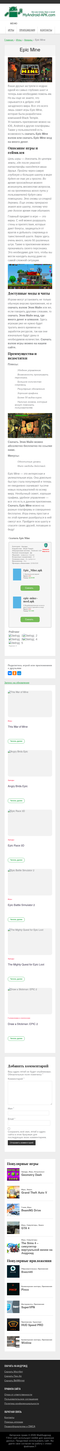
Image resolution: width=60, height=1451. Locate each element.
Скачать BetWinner (14, 1380)
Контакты (46, 30)
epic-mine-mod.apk (30, 599)
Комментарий (16, 1078)
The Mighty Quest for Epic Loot (26, 964)
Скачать (29, 588)
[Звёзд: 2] (30, 636)
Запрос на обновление (16, 682)
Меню (13, 23)
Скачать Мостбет (13, 1371)
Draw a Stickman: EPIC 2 (23, 1023)
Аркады (11, 780)
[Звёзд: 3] (16, 639)
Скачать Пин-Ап (13, 1376)
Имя (11, 1108)
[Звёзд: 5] (16, 643)
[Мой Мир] (19, 673)
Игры (11, 30)
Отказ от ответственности (18, 1394)
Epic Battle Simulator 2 (21, 904)
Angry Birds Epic (18, 786)
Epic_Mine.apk (32, 570)
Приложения (27, 30)
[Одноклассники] (14, 673)
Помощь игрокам (13, 1421)
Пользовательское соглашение (21, 1398)
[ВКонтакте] (10, 673)
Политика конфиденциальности (21, 1403)
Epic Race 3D (16, 845)
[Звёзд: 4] (30, 639)
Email (11, 1118)
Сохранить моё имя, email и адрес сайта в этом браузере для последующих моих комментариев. (27, 1134)
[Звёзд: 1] (16, 636)
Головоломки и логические (19, 1018)
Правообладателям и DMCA (19, 1426)
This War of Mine (18, 726)
